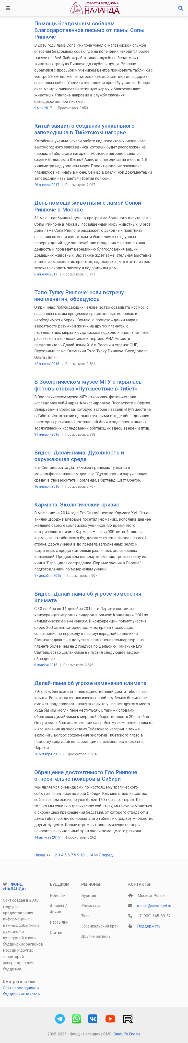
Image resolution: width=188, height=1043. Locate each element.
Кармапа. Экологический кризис (76, 504)
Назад (39, 855)
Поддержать (148, 926)
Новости (57, 895)
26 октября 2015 (47, 754)
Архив (55, 912)
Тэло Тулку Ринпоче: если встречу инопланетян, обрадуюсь (79, 295)
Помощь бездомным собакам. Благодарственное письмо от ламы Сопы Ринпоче (89, 30)
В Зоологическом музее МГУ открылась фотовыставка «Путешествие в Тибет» (88, 385)
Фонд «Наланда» (14, 886)
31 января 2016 (46, 434)
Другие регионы (96, 936)
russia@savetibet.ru (154, 906)
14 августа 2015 (47, 837)
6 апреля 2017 (45, 274)
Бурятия (88, 895)
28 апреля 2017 (46, 185)
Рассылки (59, 922)
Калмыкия (91, 906)
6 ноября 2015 (45, 665)
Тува (85, 916)
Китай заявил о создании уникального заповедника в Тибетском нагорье (84, 129)
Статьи (56, 932)
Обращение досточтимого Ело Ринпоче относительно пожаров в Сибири (85, 775)
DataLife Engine (127, 1034)
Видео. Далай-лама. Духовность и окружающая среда (79, 456)
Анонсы (57, 906)
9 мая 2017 (43, 108)
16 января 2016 (46, 486)
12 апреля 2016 (46, 364)
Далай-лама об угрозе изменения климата (90, 683)
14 (91, 855)
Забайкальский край (99, 926)
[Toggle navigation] (8, 8)
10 (82, 855)
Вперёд (106, 855)
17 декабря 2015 (47, 576)
